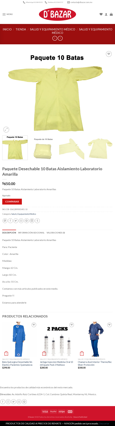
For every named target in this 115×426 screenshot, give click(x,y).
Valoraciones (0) (56, 232)
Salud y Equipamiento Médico (52, 29)
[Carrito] (111, 14)
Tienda (21, 29)
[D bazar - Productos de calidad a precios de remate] (57, 14)
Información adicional (31, 232)
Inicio (7, 29)
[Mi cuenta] (106, 14)
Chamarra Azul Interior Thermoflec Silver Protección (95, 363)
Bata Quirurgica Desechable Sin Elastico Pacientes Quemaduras (17, 363)
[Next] (106, 91)
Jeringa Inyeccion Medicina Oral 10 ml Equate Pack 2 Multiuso (56, 363)
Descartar (104, 423)
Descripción (9, 232)
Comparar (12, 201)
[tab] (9, 233)
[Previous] (8, 91)
